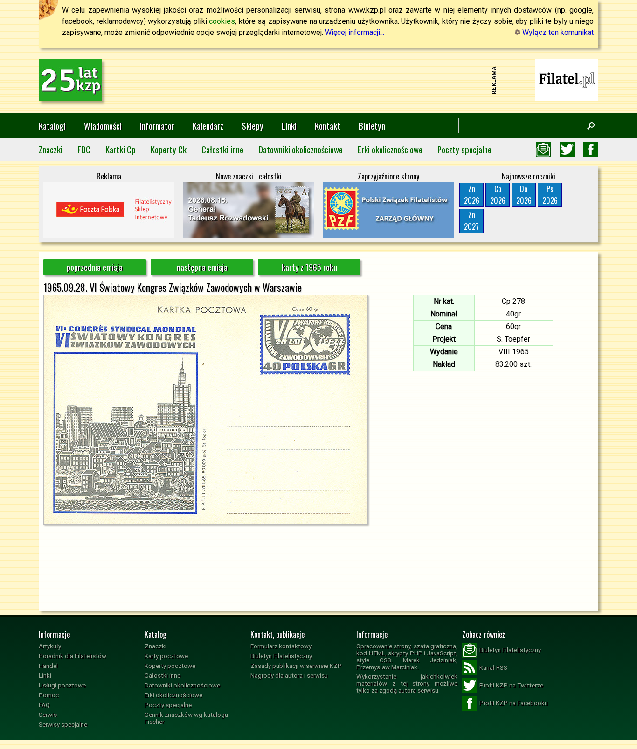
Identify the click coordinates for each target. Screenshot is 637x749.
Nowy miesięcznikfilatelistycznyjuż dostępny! (567, 79)
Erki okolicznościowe (390, 149)
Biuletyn (372, 125)
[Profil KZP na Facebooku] (590, 149)
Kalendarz (208, 125)
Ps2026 (550, 194)
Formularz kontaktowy (281, 646)
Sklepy (252, 125)
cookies (222, 21)
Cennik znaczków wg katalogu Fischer (186, 718)
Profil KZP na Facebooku (513, 703)
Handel (48, 665)
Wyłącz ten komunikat (557, 32)
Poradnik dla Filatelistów (72, 656)
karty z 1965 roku (309, 267)
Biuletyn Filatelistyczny (281, 656)
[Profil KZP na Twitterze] (567, 149)
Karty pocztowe (166, 656)
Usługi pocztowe (62, 685)
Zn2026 (471, 194)
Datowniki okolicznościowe (300, 149)
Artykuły (50, 646)
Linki (289, 125)
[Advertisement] (318, 80)
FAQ (44, 704)
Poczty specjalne (464, 149)
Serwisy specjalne (63, 724)
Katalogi (52, 125)
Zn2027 (471, 220)
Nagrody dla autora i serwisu (289, 675)
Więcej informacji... (354, 32)
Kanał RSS (493, 667)
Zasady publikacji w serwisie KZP (296, 665)
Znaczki (50, 149)
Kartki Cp (120, 149)
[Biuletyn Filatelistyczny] (543, 149)
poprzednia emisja (95, 267)
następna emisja (202, 267)
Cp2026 (497, 194)
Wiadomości (103, 125)
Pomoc (49, 695)
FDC (83, 149)
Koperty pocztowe (170, 665)
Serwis (48, 714)
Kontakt (327, 125)
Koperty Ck (169, 149)
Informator (157, 125)
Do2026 (524, 194)
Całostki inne (222, 149)
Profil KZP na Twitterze (511, 685)
